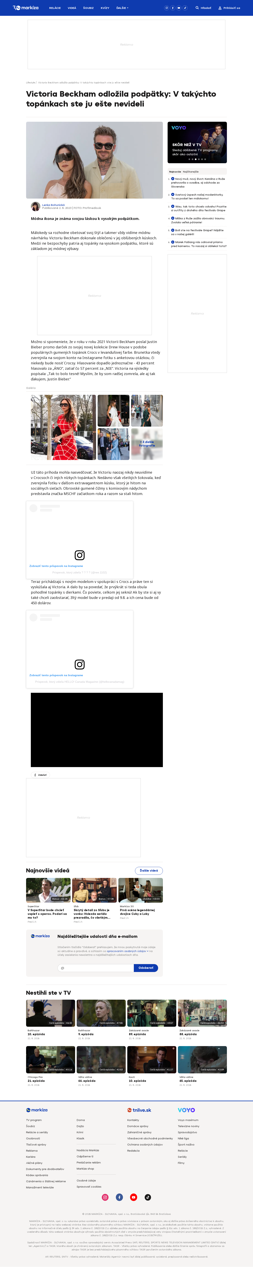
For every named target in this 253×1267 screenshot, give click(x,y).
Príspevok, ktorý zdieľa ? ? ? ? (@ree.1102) (79, 572)
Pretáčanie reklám (89, 1162)
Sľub (76, 906)
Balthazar (34, 1030)
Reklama (32, 1150)
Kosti (132, 1077)
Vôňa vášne (85, 1077)
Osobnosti (33, 1138)
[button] (189, 159)
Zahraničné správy (139, 1132)
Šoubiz (88, 8)
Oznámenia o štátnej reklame (46, 1181)
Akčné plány (34, 1163)
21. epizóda (36, 1080)
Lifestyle (30, 82)
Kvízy (105, 8)
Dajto (80, 1126)
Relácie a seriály (37, 1132)
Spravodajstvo (187, 1132)
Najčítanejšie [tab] (191, 171)
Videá (72, 8)
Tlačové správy (36, 1144)
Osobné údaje (86, 1180)
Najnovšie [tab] (175, 171)
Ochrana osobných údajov (145, 1144)
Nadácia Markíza (88, 1150)
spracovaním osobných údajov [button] (127, 951)
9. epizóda (85, 1034)
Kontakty (133, 1120)
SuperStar (33, 906)
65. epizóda (187, 1080)
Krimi (80, 1132)
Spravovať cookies (89, 1186)
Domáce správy (137, 1126)
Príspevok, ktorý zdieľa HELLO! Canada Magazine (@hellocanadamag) (79, 681)
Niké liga (183, 1138)
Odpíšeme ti (85, 1156)
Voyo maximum (188, 1120)
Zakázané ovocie (139, 1030)
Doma (81, 1120)
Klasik (80, 1138)
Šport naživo (186, 1144)
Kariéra (30, 1157)
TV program (34, 1120)
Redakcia (133, 1150)
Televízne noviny (188, 1126)
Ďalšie (121, 8)
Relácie (55, 8)
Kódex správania (37, 1175)
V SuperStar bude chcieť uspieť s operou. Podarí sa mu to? (47, 914)
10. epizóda (36, 1034)
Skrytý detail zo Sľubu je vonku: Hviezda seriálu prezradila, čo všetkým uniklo (92, 914)
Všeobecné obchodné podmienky (150, 1138)
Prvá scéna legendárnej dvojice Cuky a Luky (137, 912)
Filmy (181, 1163)
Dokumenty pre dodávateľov (45, 1169)
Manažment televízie (40, 1187)
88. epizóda (188, 1034)
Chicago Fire (35, 1077)
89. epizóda (137, 1034)
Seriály (182, 1157)
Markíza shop (85, 1168)
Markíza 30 (127, 906)
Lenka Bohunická (53, 205)
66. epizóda (86, 1080)
